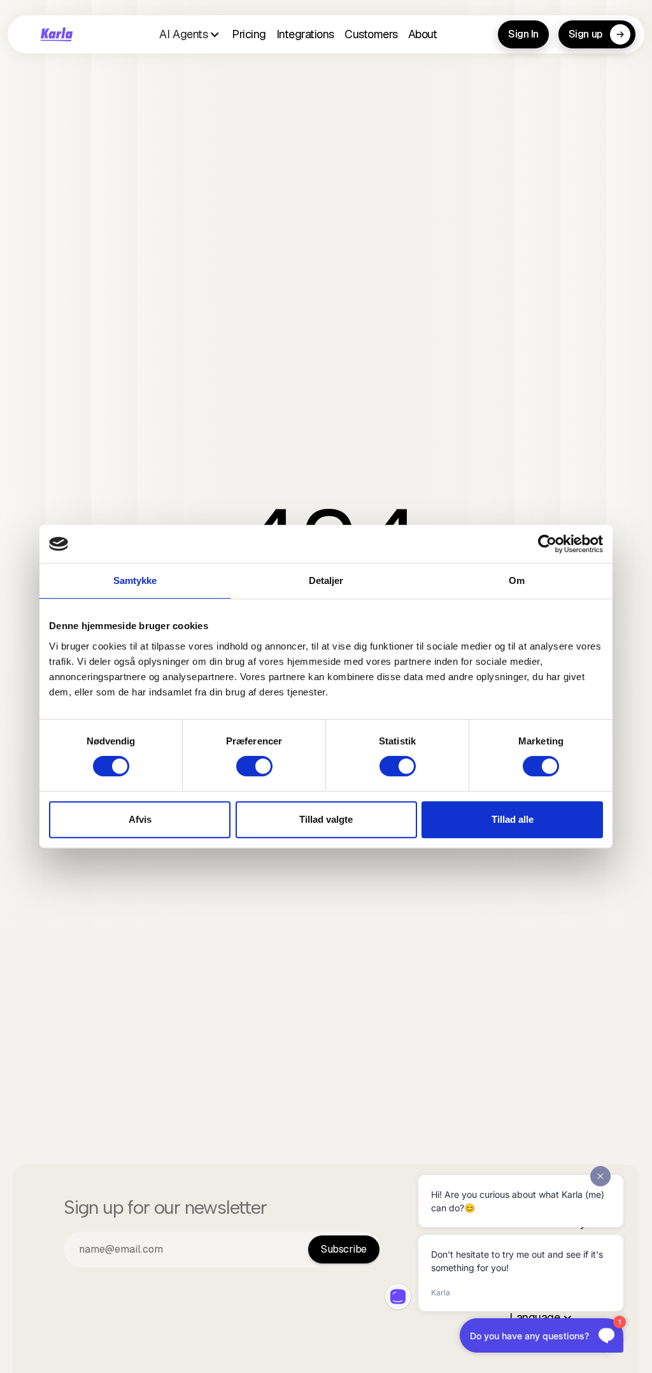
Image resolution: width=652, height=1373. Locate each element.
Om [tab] (517, 580)
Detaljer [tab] (326, 580)
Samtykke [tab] (135, 580)
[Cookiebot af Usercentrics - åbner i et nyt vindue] (547, 543)
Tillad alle (513, 819)
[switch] (254, 766)
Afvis (140, 819)
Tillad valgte (326, 819)
